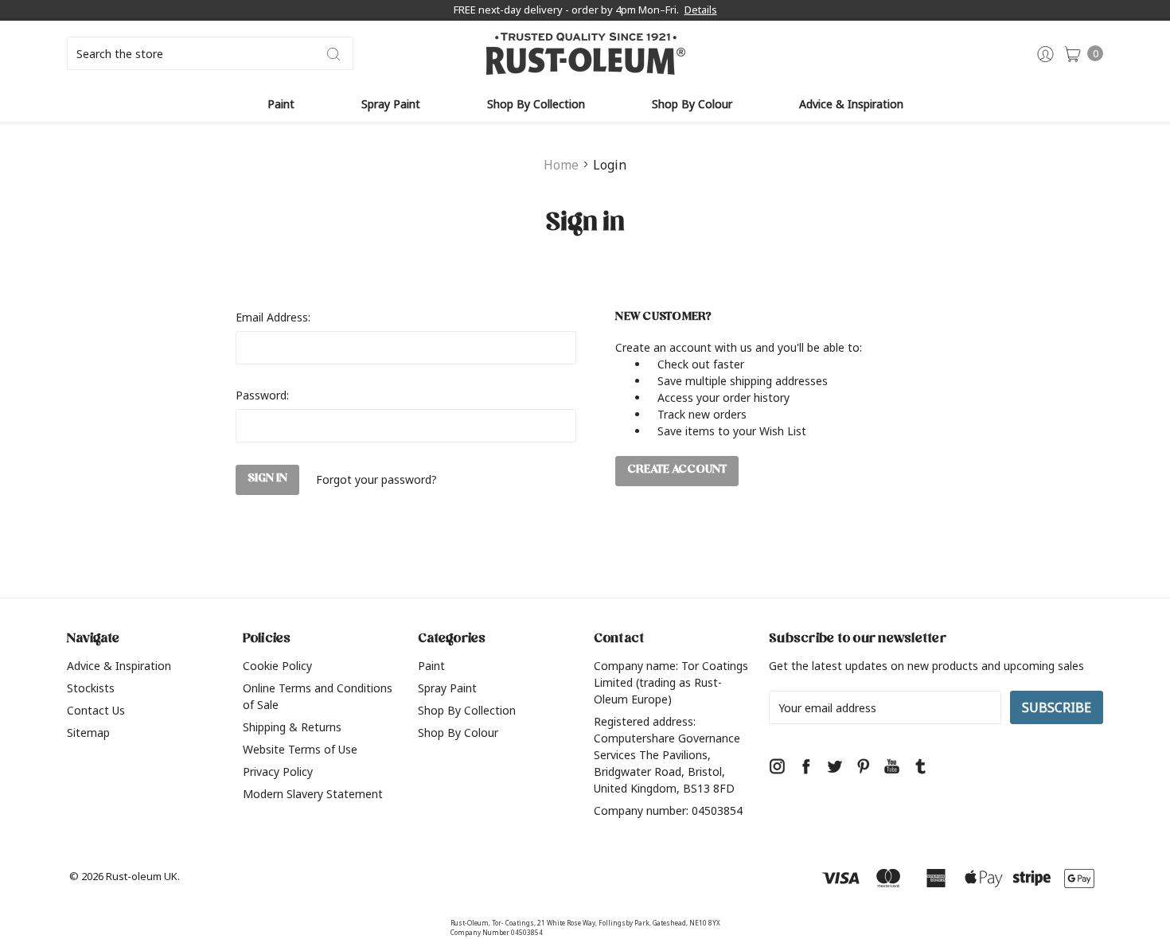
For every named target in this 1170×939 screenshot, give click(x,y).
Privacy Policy (278, 771)
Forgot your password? (376, 479)
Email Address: (273, 317)
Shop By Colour (692, 103)
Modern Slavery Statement (313, 793)
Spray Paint (390, 103)
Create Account (677, 471)
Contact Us (96, 710)
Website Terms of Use (300, 749)
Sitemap (88, 732)
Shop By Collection (536, 103)
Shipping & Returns (292, 726)
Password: (262, 395)
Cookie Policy (277, 665)
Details (700, 9)
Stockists (91, 687)
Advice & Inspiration (851, 103)
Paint (280, 103)
